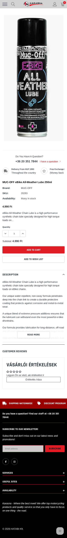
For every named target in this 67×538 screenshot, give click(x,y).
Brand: (6, 188)
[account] (55, 4)
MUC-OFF (26, 188)
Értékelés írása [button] (34, 379)
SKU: (5, 193)
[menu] (4, 4)
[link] (5, 461)
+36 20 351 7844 (26, 161)
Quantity (6, 227)
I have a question (49, 161)
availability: (9, 198)
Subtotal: (7, 241)
